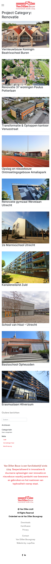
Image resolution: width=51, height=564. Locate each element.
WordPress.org (7, 446)
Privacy (25, 529)
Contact (25, 535)
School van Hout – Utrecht (19, 324)
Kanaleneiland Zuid (15, 285)
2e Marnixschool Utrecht (18, 245)
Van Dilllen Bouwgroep (25, 539)
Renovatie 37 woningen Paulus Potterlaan (22, 88)
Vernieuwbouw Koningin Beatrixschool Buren (18, 51)
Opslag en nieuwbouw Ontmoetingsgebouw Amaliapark (24, 170)
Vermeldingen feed (8, 443)
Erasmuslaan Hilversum (17, 404)
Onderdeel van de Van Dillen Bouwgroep (25, 516)
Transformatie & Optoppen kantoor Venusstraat (25, 127)
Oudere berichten (10, 412)
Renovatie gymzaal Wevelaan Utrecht (22, 203)
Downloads (25, 522)
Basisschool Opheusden (18, 364)
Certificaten (25, 526)
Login (4, 439)
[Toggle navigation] (3, 5)
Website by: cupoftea (26, 543)
